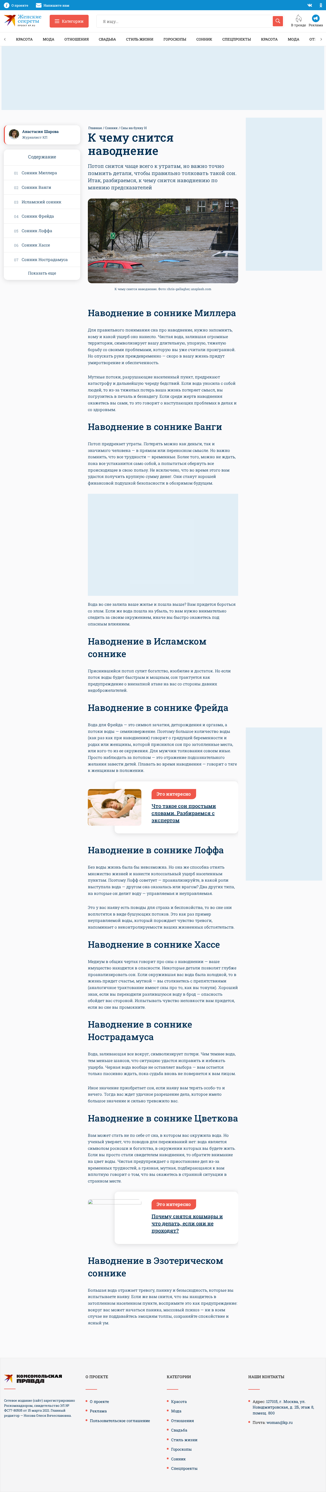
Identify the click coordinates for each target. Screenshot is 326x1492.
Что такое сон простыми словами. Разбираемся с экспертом (184, 813)
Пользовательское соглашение (120, 1420)
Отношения (76, 39)
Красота (24, 39)
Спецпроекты (236, 39)
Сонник (204, 39)
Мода (48, 39)
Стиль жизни (139, 39)
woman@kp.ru (279, 1422)
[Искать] (278, 21)
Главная (95, 128)
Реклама (98, 1410)
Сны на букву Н (134, 128)
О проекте (99, 1401)
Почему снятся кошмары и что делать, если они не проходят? (187, 1223)
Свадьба (107, 39)
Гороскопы (175, 39)
